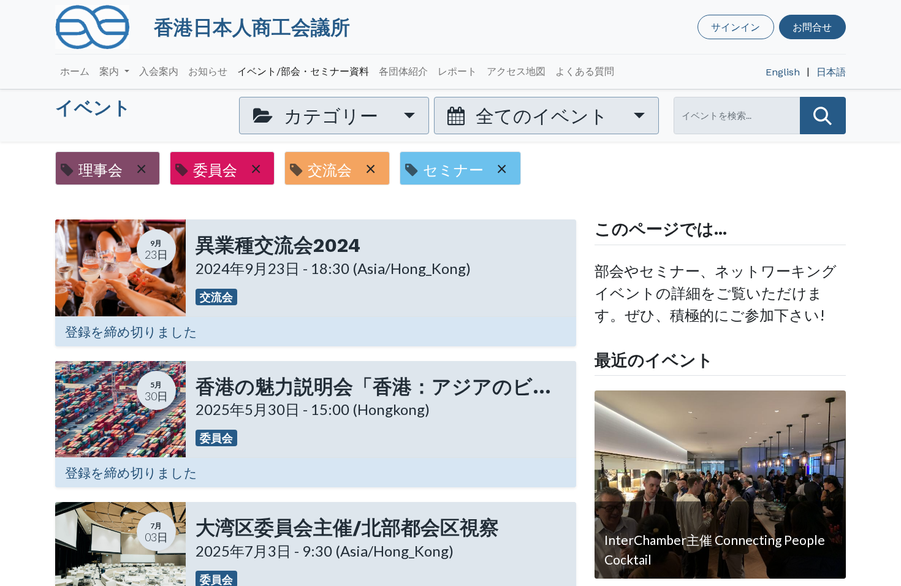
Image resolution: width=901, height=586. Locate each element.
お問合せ (812, 26)
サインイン (735, 26)
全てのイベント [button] (542, 115)
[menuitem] (74, 71)
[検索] (823, 115)
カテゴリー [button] (331, 115)
